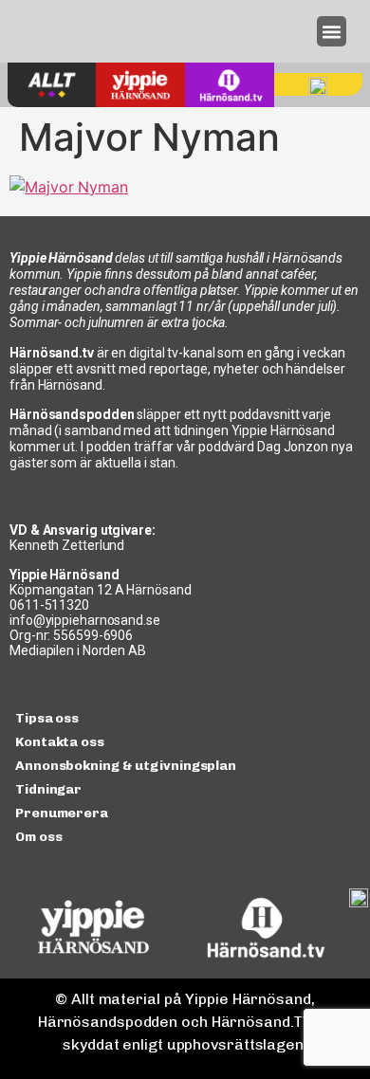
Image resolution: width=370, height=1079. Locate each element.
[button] (332, 31)
